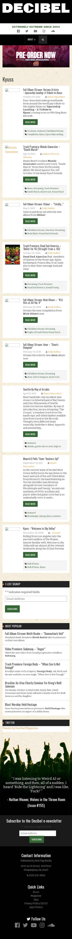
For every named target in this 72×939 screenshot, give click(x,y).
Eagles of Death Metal (37, 332)
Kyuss (42, 134)
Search (44, 43)
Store (36, 892)
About (31, 39)
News (30, 188)
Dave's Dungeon (40, 377)
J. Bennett (55, 533)
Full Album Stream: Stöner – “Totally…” (43, 204)
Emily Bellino (48, 208)
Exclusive (31, 131)
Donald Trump (52, 287)
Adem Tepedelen (56, 97)
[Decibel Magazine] (36, 7)
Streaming (38, 188)
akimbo (30, 446)
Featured (41, 131)
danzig (42, 516)
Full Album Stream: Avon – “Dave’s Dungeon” (40, 346)
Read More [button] (30, 122)
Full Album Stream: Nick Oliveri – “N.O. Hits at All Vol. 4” (43, 301)
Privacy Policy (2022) (36, 903)
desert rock (45, 192)
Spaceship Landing (54, 134)
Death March (33, 192)
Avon (29, 377)
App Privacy (36, 907)
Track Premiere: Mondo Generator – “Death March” (41, 148)
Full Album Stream (54, 131)
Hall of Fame (33, 564)
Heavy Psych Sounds (48, 233)
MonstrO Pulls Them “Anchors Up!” (41, 459)
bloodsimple (32, 516)
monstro (57, 516)
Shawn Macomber (52, 393)
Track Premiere (51, 188)
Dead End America (36, 287)
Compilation (32, 134)
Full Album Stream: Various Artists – (42, 91)
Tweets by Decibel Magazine (20, 728)
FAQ (36, 899)
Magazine (36, 895)
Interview (49, 230)
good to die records (44, 446)
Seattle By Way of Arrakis (36, 389)
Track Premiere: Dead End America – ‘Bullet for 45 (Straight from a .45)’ (42, 247)
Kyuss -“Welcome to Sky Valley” (39, 528)
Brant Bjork (32, 233)
